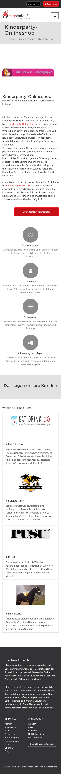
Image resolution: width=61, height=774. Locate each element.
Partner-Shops (12, 741)
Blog (7, 751)
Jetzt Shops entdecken (43, 743)
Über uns (9, 747)
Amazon (32, 723)
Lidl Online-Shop (36, 734)
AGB (7, 730)
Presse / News (11, 734)
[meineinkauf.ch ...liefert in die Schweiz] (16, 15)
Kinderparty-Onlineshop (21, 124)
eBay (30, 727)
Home (12, 38)
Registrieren (52, 4)
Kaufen (22, 38)
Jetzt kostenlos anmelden (36, 211)
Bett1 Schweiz (35, 737)
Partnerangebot (12, 737)
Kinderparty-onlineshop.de (20, 185)
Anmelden (34, 4)
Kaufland (32, 730)
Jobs (7, 744)
